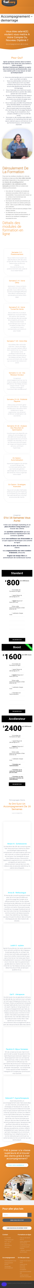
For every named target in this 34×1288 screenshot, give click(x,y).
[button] (14, 10)
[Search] (29, 1215)
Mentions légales (6, 1283)
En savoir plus (17, 639)
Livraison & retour (16, 1283)
